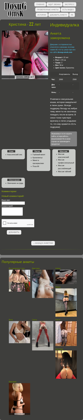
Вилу (11, 320)
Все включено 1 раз (17, 268)
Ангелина (59, 349)
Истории (42, 14)
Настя (57, 320)
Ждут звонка (54, 4)
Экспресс (69, 4)
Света (34, 320)
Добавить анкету (58, 14)
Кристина (36, 268)
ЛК (72, 14)
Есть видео (68, 9)
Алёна (58, 268)
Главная (40, 4)
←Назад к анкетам (43, 243)
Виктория (12, 382)
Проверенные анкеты (47, 9)
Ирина (58, 287)
